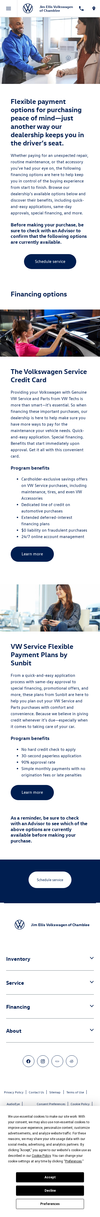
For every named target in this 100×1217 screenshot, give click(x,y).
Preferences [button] (73, 1161)
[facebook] (28, 1061)
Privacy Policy (13, 1092)
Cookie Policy (80, 1104)
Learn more (32, 553)
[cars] (57, 1061)
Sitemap (55, 1092)
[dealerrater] (72, 1061)
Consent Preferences (51, 1104)
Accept (50, 1177)
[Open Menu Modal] (8, 8)
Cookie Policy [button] (41, 1156)
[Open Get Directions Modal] (93, 8)
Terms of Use (75, 1092)
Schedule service (50, 261)
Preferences (50, 1204)
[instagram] (43, 1061)
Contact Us (36, 1092)
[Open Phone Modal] (81, 8)
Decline (50, 1190)
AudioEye (13, 1104)
